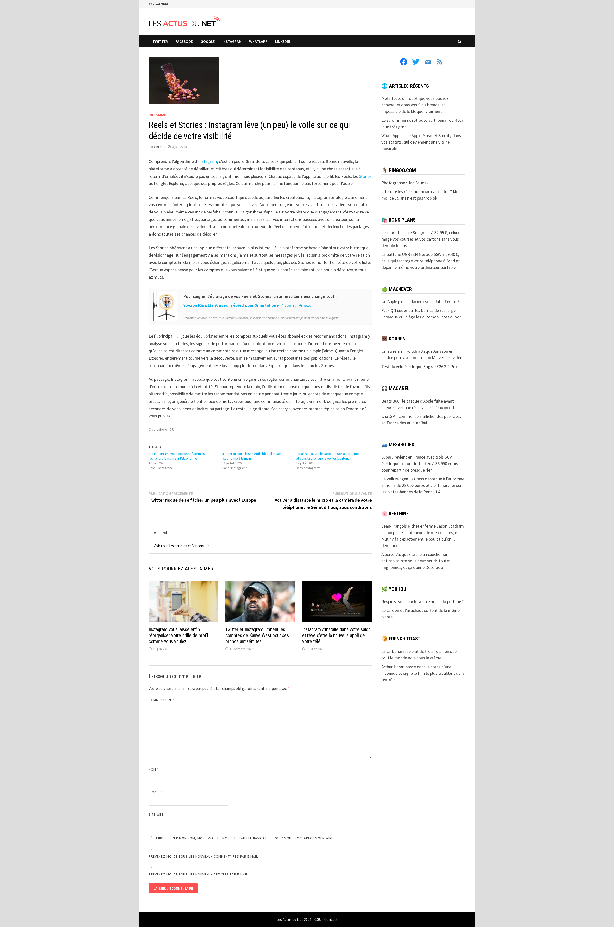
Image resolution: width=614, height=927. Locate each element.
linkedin (282, 41)
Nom (154, 769)
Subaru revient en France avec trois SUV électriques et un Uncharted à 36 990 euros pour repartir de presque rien (419, 463)
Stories (365, 176)
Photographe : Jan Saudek (405, 182)
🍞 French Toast (400, 639)
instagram (232, 41)
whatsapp (258, 41)
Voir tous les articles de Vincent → (181, 545)
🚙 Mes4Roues (397, 445)
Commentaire (162, 700)
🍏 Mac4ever (396, 289)
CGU (317, 919)
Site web (156, 814)
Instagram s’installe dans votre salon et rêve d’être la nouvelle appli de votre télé (336, 635)
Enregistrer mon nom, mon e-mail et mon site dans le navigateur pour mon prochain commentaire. (245, 838)
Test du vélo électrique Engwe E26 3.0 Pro (419, 366)
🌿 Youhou (393, 589)
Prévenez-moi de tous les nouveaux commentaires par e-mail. (204, 856)
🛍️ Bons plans (398, 220)
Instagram (207, 161)
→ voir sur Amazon (296, 305)
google (208, 41)
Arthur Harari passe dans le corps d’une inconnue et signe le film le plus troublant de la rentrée (423, 673)
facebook (184, 41)
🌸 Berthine (395, 514)
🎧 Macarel (395, 388)
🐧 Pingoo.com (398, 170)
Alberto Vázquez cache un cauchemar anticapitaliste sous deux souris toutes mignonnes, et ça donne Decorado (416, 561)
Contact (331, 919)
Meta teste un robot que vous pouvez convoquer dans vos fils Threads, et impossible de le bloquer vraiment (414, 105)
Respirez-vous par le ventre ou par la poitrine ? (422, 601)
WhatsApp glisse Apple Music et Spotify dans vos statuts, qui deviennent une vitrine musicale (421, 142)
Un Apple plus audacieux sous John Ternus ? (420, 301)
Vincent (159, 146)
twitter (160, 41)
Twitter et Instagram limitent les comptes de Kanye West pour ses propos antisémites (257, 635)
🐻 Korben (393, 339)
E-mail (155, 792)
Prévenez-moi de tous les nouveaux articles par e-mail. (199, 874)
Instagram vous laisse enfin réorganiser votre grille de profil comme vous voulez (178, 635)
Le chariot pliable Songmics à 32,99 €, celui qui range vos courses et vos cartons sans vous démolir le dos (422, 239)
